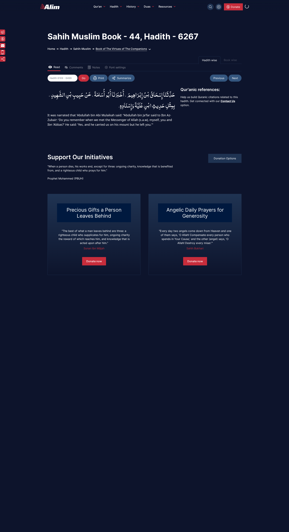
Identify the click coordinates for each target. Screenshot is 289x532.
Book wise (230, 60)
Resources (165, 6)
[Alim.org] (51, 6)
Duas (147, 6)
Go (83, 78)
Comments (76, 67)
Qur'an (97, 6)
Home (51, 48)
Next (235, 78)
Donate (235, 7)
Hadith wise (209, 60)
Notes (96, 67)
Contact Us (228, 101)
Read (57, 67)
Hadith (114, 6)
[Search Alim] (210, 7)
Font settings (117, 67)
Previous (218, 78)
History (131, 6)
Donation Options (225, 158)
